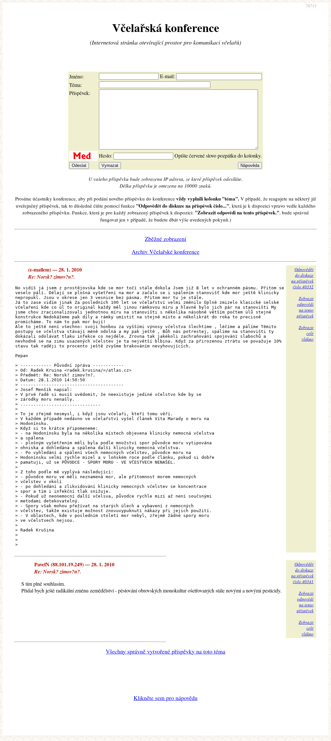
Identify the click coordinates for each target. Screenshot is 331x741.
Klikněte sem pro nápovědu (165, 698)
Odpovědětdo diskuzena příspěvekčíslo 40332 (302, 278)
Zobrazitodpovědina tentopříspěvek (305, 307)
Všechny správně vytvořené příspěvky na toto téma (165, 651)
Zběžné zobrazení (165, 238)
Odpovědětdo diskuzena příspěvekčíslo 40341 (302, 572)
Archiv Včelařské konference (165, 251)
